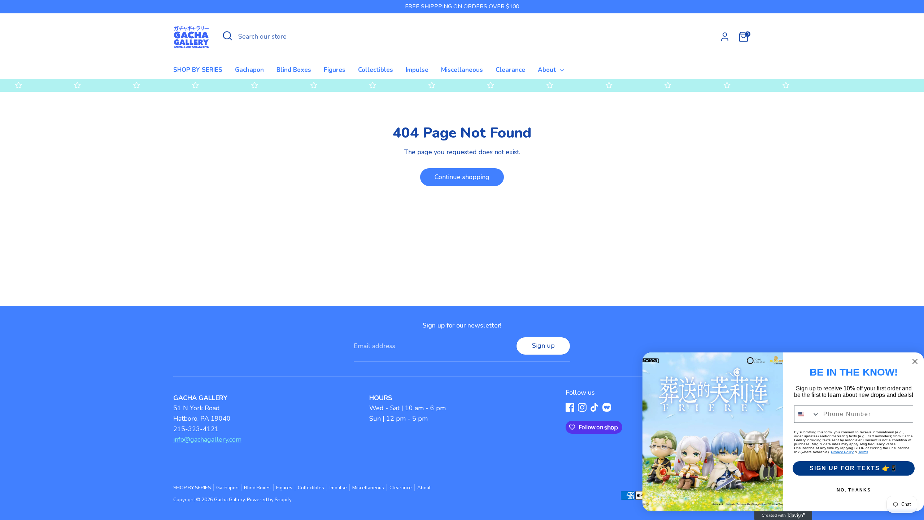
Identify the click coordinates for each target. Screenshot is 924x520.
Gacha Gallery (229, 499)
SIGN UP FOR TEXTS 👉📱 (854, 468)
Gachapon (249, 70)
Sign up (543, 345)
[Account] (725, 37)
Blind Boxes (293, 70)
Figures (334, 70)
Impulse (417, 70)
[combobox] (807, 414)
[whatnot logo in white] (606, 407)
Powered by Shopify (269, 499)
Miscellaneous (462, 70)
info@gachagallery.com (207, 439)
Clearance (510, 70)
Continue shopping (462, 177)
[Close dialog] (915, 361)
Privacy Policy (842, 452)
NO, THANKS (854, 490)
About (548, 70)
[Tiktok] (594, 407)
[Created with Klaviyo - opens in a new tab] (783, 515)
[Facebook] (570, 407)
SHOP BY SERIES (197, 70)
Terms (863, 452)
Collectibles (375, 70)
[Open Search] (227, 36)
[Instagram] (582, 407)
